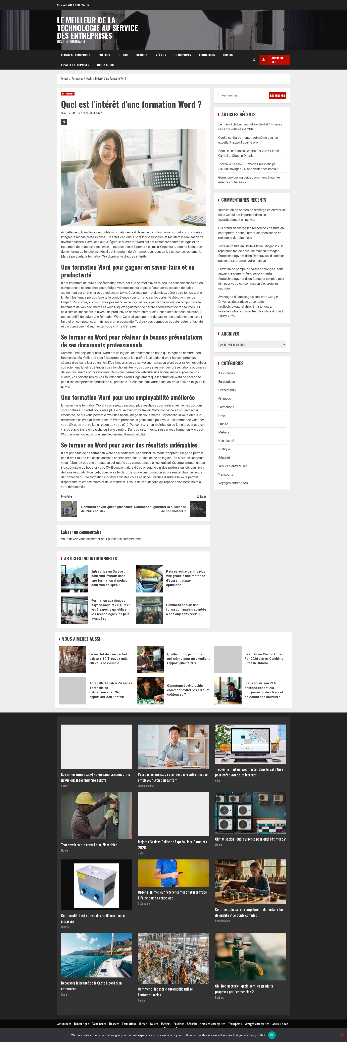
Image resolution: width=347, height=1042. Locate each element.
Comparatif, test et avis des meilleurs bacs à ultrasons (93, 918)
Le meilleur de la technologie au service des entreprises (97, 27)
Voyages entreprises (75, 65)
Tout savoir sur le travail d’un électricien (89, 845)
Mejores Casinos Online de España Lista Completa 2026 (172, 844)
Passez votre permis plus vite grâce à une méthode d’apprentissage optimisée (149, 578)
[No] (342, 1035)
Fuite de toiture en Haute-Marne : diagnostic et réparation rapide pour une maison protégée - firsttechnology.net (250, 251)
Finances (141, 55)
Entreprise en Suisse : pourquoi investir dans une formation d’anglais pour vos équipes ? (74, 578)
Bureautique (105, 65)
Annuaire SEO (277, 59)
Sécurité (224, 458)
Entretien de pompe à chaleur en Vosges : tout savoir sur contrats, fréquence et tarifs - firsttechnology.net (250, 274)
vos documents (76, 372)
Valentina (70, 113)
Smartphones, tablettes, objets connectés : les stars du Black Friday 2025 (251, 311)
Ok (272, 1035)
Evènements (227, 390)
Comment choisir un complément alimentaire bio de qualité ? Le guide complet (249, 912)
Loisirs (228, 55)
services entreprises (75, 55)
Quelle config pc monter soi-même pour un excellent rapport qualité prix (150, 659)
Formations (207, 55)
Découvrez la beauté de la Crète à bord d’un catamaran (91, 986)
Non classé (226, 441)
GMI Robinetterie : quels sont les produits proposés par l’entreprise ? (244, 989)
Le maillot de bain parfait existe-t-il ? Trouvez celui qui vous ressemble (72, 659)
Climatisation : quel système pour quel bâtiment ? (250, 839)
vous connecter (89, 539)
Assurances (226, 373)
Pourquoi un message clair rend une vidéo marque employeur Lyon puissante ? (173, 777)
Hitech (123, 55)
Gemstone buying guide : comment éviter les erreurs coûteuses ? (150, 690)
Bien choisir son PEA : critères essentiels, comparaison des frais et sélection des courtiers (228, 690)
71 (69, 1009)
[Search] (254, 60)
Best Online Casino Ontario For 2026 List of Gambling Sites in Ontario (228, 659)
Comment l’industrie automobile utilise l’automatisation (165, 992)
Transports (182, 55)
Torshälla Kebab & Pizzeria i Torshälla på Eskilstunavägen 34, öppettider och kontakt (72, 690)
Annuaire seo (280, 1023)
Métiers (160, 55)
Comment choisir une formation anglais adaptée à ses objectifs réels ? (149, 610)
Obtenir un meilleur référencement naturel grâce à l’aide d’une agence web (172, 895)
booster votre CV (98, 467)
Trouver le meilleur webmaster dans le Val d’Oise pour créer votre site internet (249, 772)
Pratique (104, 55)
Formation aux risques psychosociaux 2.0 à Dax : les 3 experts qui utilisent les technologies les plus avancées (74, 610)
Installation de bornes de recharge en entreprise (252, 210)
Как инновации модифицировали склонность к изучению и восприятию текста (95, 777)
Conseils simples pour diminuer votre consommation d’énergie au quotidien (251, 283)
